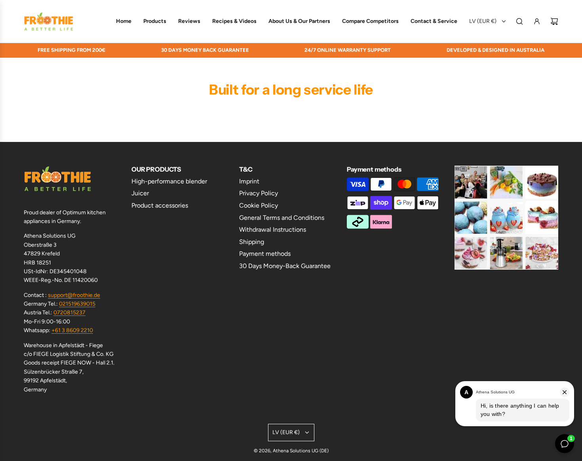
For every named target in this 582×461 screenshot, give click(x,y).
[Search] (519, 21)
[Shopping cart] (554, 21)
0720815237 (69, 312)
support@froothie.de (74, 295)
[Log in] (537, 21)
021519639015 (77, 303)
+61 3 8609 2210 (72, 330)
